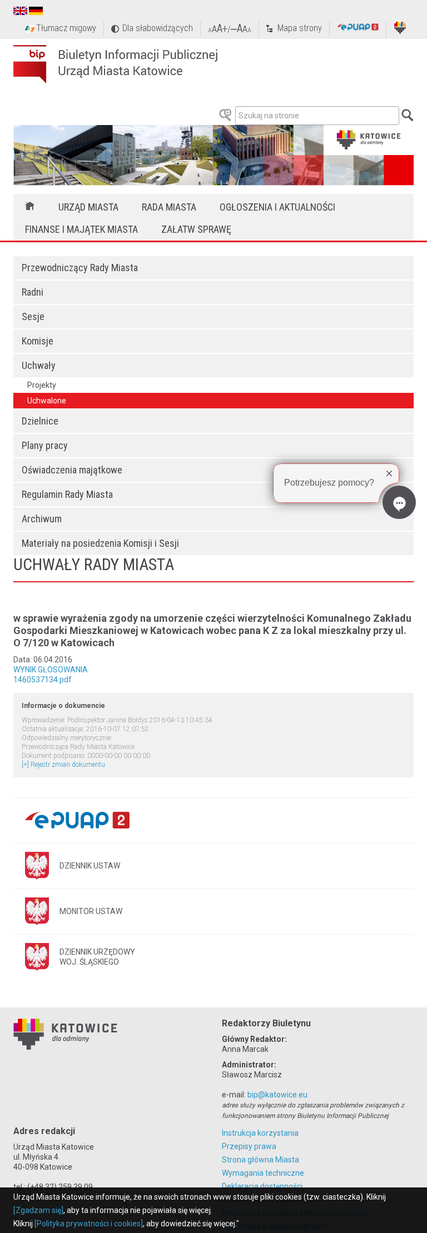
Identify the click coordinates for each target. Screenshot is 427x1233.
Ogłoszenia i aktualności (277, 207)
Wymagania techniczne (263, 1173)
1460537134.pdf (42, 679)
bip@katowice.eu (277, 1094)
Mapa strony (299, 28)
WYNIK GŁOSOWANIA (50, 669)
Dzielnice (40, 421)
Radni (32, 292)
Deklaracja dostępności (262, 1186)
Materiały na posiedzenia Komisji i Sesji (100, 543)
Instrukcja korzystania (260, 1133)
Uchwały (39, 365)
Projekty (41, 385)
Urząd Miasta (88, 207)
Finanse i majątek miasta (81, 229)
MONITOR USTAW (90, 911)
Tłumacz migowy (66, 28)
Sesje (33, 316)
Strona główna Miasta (260, 1159)
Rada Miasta (169, 207)
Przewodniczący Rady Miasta (80, 267)
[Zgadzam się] (38, 1210)
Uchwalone (46, 400)
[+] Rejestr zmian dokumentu (63, 764)
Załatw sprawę (196, 229)
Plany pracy (45, 445)
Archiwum (42, 519)
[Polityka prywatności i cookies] (88, 1223)
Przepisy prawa (249, 1146)
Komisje (37, 341)
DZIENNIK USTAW (89, 865)
